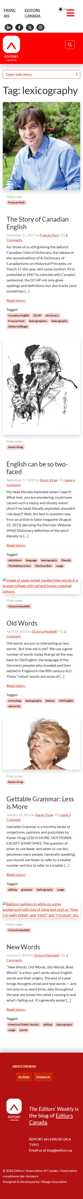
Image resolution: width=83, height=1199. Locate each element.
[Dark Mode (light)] (62, 9)
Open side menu (19, 74)
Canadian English (18, 315)
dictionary (52, 315)
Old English (66, 700)
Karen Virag (15, 447)
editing (12, 889)
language (31, 560)
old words (14, 706)
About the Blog (24, 1066)
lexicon (50, 700)
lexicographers (38, 321)
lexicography (59, 321)
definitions (14, 560)
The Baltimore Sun (19, 566)
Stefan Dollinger (18, 326)
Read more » (16, 300)
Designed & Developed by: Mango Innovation (35, 1182)
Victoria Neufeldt (19, 606)
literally (66, 560)
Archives (23, 1076)
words (23, 1030)
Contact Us (43, 1076)
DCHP (37, 315)
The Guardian (43, 566)
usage (59, 566)
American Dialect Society (23, 1024)
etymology (14, 700)
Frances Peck (16, 202)
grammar (26, 889)
